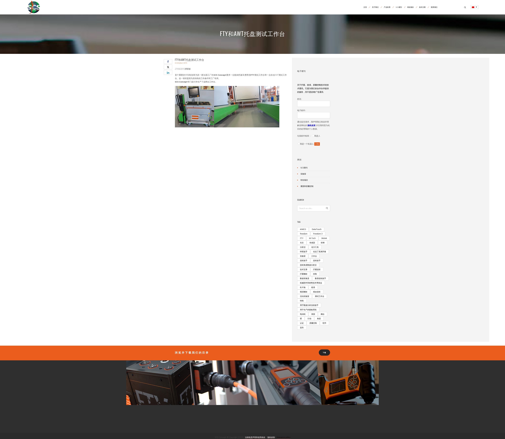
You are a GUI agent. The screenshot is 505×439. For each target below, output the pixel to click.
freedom (303, 233)
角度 (319, 318)
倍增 (322, 242)
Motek (324, 238)
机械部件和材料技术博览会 (311, 283)
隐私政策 (311, 125)
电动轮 (302, 314)
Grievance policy (283, 437)
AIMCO (303, 229)
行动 (309, 318)
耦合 (322, 314)
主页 (365, 7)
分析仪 (302, 247)
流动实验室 (304, 296)
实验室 (303, 174)
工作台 (314, 256)
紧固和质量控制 (307, 186)
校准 (313, 287)
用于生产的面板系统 (308, 309)
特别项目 (410, 7)
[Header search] (465, 7)
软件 (324, 323)
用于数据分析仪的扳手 (309, 305)
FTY (301, 238)
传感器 (312, 242)
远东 (302, 327)
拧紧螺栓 (303, 274)
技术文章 (422, 7)
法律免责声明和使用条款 (255, 437)
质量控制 (313, 323)
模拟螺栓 (303, 291)
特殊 (302, 300)
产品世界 (387, 7)
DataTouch (316, 229)
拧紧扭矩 (316, 269)
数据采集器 (304, 278)
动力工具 (315, 247)
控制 (315, 274)
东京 (302, 242)
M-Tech (312, 238)
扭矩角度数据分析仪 (308, 265)
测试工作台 (319, 296)
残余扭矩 (316, 291)
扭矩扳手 (303, 260)
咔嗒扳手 (303, 251)
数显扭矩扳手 (320, 278)
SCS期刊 (399, 7)
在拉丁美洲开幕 (319, 251)
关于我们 (375, 7)
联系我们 (434, 7)
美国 (313, 314)
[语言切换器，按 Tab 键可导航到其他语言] (474, 7)
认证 (302, 323)
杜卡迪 (302, 287)
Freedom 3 (317, 233)
